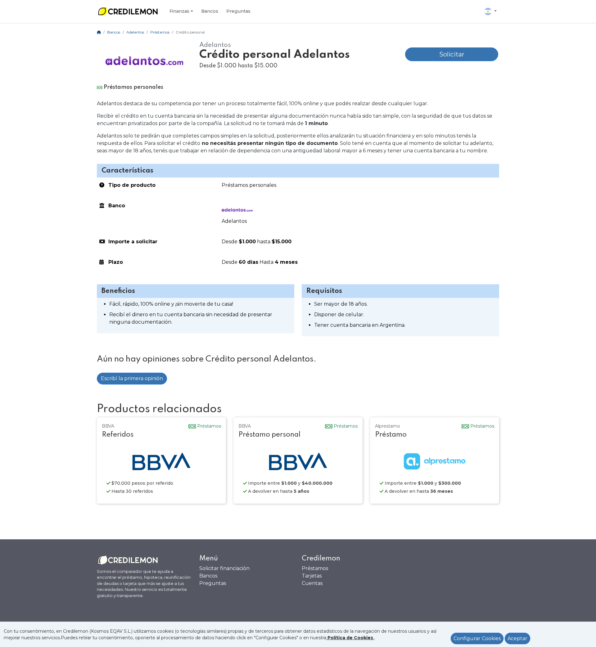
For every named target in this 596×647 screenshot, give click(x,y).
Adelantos (135, 32)
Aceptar (517, 638)
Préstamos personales (249, 185)
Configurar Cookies (477, 638)
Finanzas (179, 11)
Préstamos (159, 32)
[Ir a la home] (128, 11)
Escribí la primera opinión (132, 378)
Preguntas (238, 11)
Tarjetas (312, 576)
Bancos (209, 11)
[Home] (99, 32)
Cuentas (312, 583)
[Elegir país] (490, 11)
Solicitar (451, 54)
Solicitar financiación (224, 568)
